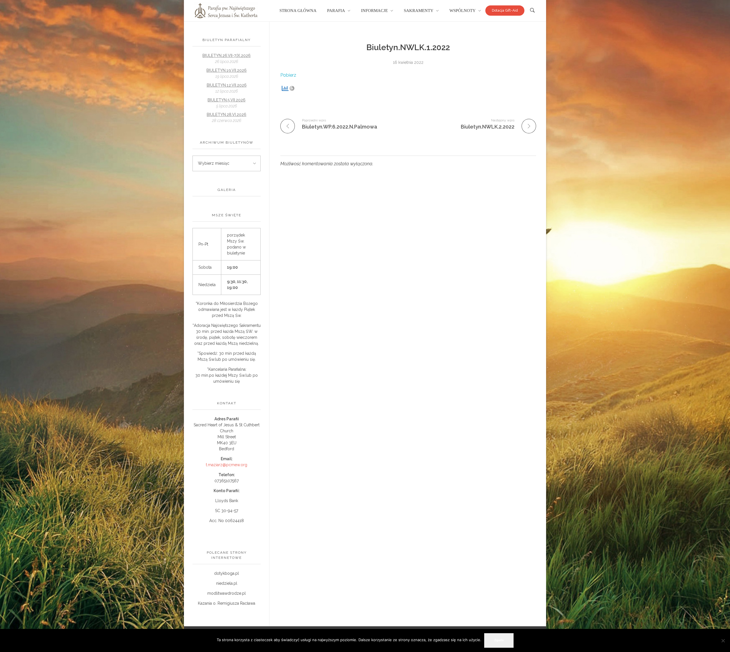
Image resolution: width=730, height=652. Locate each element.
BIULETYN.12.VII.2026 (227, 85)
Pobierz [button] (288, 75)
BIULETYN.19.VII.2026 (226, 70)
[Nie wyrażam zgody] (723, 640)
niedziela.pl (226, 583)
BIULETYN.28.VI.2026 (226, 114)
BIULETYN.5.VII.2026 (227, 100)
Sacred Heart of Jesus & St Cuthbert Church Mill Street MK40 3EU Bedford (226, 437)
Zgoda (499, 640)
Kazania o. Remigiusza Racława (226, 603)
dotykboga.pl (226, 573)
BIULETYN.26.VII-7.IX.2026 (226, 55)
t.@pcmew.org (226, 464)
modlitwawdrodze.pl (226, 593)
